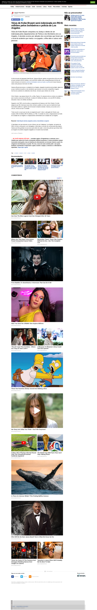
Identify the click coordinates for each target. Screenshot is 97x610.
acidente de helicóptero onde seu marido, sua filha (38, 82)
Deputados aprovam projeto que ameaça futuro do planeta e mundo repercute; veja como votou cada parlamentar (78, 58)
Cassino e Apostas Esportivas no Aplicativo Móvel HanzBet (78, 71)
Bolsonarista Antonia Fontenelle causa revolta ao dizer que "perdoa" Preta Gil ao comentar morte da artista (78, 45)
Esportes (70, 6)
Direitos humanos (19, 6)
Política (12, 6)
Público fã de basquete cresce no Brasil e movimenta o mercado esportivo (78, 92)
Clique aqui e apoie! (23, 147)
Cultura (44, 6)
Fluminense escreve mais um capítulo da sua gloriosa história (57, 166)
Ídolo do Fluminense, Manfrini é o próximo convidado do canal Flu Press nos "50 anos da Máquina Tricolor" (43, 167)
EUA (12, 16)
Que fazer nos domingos (76, 77)
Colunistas (64, 6)
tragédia (33, 153)
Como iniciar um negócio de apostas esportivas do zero (17, 166)
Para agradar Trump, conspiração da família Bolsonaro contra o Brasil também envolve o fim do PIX (30, 167)
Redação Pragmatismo (19, 12)
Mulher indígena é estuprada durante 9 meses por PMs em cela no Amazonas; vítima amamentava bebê (77, 31)
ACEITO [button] (92, 2)
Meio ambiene (56, 6)
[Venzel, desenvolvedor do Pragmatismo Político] (81, 575)
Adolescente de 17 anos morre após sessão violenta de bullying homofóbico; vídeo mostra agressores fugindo (78, 18)
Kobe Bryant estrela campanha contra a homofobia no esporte (33, 121)
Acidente (16, 153)
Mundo (50, 6)
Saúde (33, 6)
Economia (38, 6)
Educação (28, 6)
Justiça (29, 153)
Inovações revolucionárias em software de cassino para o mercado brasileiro (78, 51)
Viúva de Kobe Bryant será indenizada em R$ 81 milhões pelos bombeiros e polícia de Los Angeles (37, 25)
